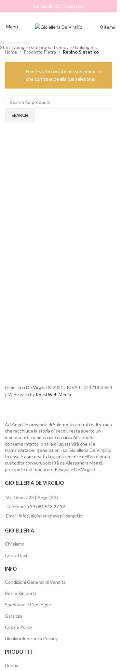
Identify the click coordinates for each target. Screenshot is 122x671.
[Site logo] (58, 26)
